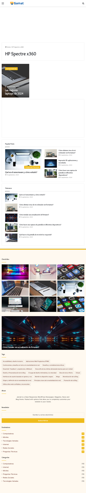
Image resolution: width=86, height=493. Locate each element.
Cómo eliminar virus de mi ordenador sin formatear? (36, 205)
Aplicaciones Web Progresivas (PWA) (37, 361)
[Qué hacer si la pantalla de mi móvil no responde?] (11, 238)
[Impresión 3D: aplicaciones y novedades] (51, 163)
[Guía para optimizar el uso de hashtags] (70, 272)
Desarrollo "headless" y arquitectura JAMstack (17, 369)
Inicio (8, 47)
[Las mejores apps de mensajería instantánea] (43, 304)
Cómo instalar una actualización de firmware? (34, 215)
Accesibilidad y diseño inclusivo (13, 361)
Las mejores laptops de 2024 (14, 92)
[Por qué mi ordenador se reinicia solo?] (15, 304)
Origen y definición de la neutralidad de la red (17, 380)
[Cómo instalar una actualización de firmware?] (11, 218)
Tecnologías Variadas (10, 441)
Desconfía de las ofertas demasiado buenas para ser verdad (54, 369)
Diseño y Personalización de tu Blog (14, 373)
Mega (58, 376)
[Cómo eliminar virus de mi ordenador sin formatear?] (51, 153)
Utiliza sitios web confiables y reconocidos (16, 384)
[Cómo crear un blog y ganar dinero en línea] (15, 272)
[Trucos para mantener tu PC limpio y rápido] (15, 288)
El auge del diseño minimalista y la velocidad (42, 373)
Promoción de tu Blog (70, 380)
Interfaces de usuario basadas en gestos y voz (17, 376)
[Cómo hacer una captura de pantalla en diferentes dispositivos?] (51, 173)
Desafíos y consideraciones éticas (53, 365)
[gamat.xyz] (17, 3)
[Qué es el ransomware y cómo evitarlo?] (11, 198)
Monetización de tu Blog (70, 376)
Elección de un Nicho (66, 373)
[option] (43, 333)
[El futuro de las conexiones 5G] (43, 272)
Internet (6, 444)
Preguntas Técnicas (10, 451)
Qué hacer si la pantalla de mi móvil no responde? (35, 235)
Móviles (6, 437)
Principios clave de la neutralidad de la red (47, 380)
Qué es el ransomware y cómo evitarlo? (21, 172)
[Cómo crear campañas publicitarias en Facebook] (70, 304)
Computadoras (8, 434)
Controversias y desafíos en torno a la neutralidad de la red (21, 365)
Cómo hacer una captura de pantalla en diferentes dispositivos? (68, 172)
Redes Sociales (8, 448)
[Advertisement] (43, 24)
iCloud (78, 373)
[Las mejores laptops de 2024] (43, 288)
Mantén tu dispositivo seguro (44, 376)
